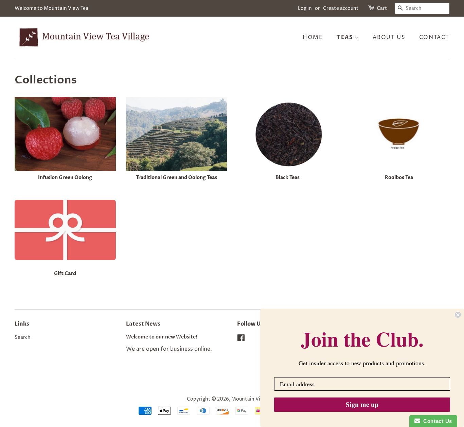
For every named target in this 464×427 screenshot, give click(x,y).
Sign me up (362, 404)
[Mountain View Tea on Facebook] (241, 339)
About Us (389, 37)
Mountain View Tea (253, 399)
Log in (305, 8)
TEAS (346, 37)
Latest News (143, 324)
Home (313, 37)
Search (23, 337)
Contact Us (436, 421)
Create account (341, 8)
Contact (434, 37)
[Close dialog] (457, 314)
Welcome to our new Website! (161, 337)
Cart (382, 8)
